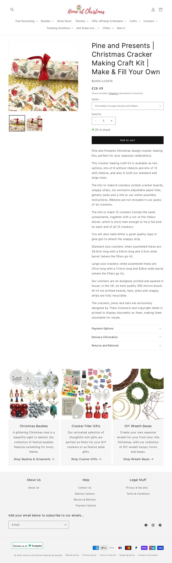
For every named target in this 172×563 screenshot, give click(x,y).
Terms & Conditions (138, 493)
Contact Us (84, 487)
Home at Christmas (32, 555)
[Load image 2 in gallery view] (34, 123)
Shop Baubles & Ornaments (32, 459)
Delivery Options (85, 493)
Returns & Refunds (85, 499)
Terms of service (108, 555)
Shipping (113, 93)
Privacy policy (89, 555)
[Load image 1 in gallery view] (17, 123)
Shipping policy (127, 555)
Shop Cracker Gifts (84, 459)
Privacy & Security (137, 487)
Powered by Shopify (52, 555)
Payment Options (86, 505)
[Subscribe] (65, 525)
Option (95, 99)
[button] (12, 9)
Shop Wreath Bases (136, 459)
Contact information (148, 555)
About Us (33, 487)
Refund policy (72, 555)
